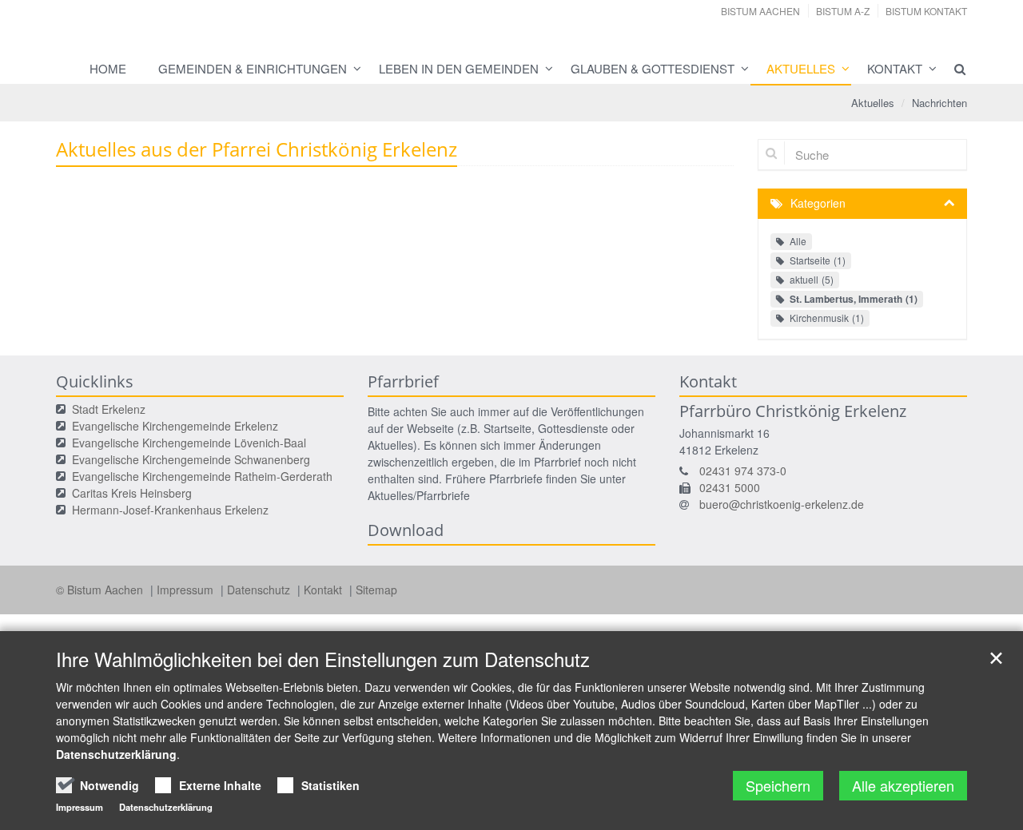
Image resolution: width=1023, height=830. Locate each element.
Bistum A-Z (843, 11)
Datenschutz (260, 590)
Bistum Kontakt (926, 11)
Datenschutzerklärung (116, 754)
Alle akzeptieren (903, 785)
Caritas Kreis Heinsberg (132, 493)
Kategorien (818, 203)
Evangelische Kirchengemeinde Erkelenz (175, 426)
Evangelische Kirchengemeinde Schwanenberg (191, 459)
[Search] (952, 69)
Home (108, 68)
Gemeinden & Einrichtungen (252, 68)
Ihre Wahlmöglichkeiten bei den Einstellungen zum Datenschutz (323, 659)
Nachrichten (939, 102)
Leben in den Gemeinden (459, 68)
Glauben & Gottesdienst (652, 68)
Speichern (778, 785)
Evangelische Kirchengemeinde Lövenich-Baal (189, 443)
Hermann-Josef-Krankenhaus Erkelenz (170, 510)
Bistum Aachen (760, 11)
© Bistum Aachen (101, 590)
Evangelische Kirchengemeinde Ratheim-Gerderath (202, 476)
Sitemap (376, 590)
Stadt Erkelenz (108, 409)
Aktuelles (800, 68)
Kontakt (894, 68)
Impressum (187, 590)
